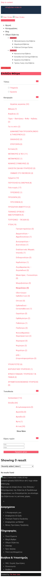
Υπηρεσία (14, 88)
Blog (7, 32)
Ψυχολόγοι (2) (21, 350)
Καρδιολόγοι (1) (22, 262)
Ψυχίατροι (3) (21, 346)
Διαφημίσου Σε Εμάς (13, 516)
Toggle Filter (6, 68)
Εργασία (13, 92)
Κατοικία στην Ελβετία (22, 54)
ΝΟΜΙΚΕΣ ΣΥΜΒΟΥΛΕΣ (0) (18, 163)
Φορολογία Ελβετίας (21, 44)
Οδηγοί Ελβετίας (12, 35)
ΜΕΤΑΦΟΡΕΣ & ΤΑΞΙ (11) (18, 154)
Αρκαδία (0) (20, 417)
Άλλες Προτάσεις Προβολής (17, 525)
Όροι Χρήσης (10, 549)
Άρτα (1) (19, 421)
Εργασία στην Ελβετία (22, 60)
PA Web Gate (15, 574)
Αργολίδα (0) (21, 412)
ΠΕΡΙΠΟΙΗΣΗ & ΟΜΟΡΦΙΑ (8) (20, 183)
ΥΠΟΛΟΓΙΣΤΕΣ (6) (15, 364)
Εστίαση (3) (12, 149)
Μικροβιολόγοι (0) (23, 283)
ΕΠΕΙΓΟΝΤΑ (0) (16, 144)
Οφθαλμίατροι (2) (23, 318)
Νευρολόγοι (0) (22, 288)
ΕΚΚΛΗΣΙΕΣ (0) (16, 139)
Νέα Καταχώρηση (8, 20)
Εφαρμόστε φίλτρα (21, 452)
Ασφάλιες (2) (13, 114)
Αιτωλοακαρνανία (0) (24, 407)
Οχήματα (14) (13, 178)
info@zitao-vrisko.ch (13, 7)
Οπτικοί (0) (20, 301)
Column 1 (13, 38)
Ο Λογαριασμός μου (13, 512)
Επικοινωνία (10, 566)
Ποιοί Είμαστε (11, 536)
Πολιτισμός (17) (14, 188)
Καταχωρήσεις (11, 28)
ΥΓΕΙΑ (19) (12, 224)
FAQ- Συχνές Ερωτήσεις (15, 563)
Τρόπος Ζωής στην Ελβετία (24, 63)
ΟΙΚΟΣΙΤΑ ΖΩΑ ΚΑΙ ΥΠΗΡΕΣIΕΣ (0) (21, 168)
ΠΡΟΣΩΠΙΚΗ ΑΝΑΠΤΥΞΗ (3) (19, 207)
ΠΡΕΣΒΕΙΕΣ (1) (16, 192)
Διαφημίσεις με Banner (14, 522)
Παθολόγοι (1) (21, 323)
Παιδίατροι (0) (22, 328)
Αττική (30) (20, 426)
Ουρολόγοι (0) (21, 313)
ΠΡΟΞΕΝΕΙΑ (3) (16, 202)
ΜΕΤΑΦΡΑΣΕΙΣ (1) (15, 159)
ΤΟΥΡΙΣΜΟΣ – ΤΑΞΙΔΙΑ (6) (18, 220)
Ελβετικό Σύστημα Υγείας (23, 47)
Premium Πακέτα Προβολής (16, 519)
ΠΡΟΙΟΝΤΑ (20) (14, 197)
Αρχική (8, 25)
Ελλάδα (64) (13, 403)
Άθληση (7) (12, 109)
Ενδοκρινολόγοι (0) (23, 257)
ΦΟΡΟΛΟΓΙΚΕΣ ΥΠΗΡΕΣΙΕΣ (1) (20, 369)
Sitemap (8, 546)
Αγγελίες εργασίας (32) (19, 104)
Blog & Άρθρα (10, 539)
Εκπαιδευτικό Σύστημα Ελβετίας (26, 57)
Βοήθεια (8, 569)
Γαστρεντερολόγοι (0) (25, 229)
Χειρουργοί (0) (21, 341)
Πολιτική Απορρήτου (13, 552)
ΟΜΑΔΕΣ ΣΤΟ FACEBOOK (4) (21, 173)
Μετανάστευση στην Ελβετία (24, 41)
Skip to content (7, 2)
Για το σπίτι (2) (14, 127)
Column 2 (13, 50)
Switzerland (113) (15, 398)
